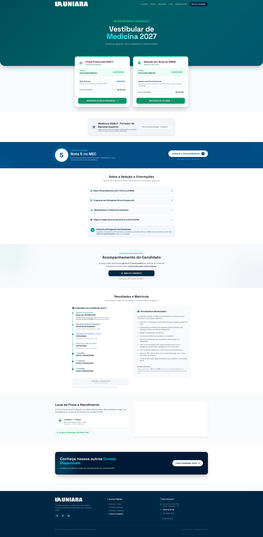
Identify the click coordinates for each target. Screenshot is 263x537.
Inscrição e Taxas (115, 504)
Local (171, 4)
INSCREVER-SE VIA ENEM (159, 101)
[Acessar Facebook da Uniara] (63, 516)
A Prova (153, 4)
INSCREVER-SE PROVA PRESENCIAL (101, 101)
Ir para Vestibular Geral (186, 463)
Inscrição (144, 4)
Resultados (162, 4)
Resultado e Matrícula (116, 510)
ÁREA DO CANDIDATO (133, 273)
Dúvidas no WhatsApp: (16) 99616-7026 (74, 432)
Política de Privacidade (201, 529)
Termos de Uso (187, 529)
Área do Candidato (198, 4)
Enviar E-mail (168, 518)
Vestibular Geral (181, 4)
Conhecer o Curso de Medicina (186, 154)
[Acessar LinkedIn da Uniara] (69, 516)
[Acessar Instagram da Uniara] (57, 516)
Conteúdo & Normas (116, 507)
